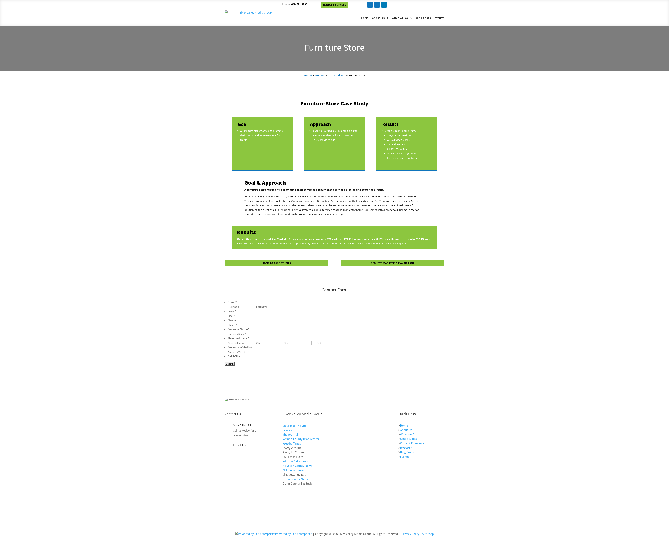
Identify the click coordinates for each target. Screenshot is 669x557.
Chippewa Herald (294, 470)
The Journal (290, 435)
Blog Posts (423, 18)
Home (364, 18)
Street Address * (239, 338)
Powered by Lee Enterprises (293, 534)
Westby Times (292, 443)
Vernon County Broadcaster (301, 439)
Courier (288, 430)
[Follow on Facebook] (370, 5)
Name (232, 302)
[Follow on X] (377, 5)
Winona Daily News (295, 461)
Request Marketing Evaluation (392, 263)
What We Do (400, 18)
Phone (232, 320)
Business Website (240, 347)
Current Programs (412, 443)
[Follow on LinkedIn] (384, 5)
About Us (378, 18)
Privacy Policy (410, 534)
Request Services (334, 4)
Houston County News (297, 466)
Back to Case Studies (276, 263)
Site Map (428, 534)
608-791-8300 (299, 4)
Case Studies (335, 75)
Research (406, 448)
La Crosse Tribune (294, 426)
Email (232, 311)
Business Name (238, 329)
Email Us (239, 445)
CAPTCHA (234, 356)
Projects (320, 75)
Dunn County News (295, 479)
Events (439, 18)
